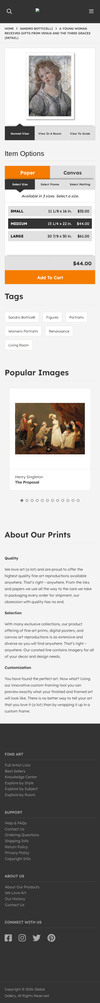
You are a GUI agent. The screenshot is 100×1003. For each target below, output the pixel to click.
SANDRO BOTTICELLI (36, 28)
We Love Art (15, 892)
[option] (50, 439)
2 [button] (27, 500)
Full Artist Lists (17, 765)
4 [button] (37, 500)
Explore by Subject (21, 788)
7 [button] (52, 500)
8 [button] (57, 500)
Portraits (76, 317)
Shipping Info (17, 840)
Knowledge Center (21, 777)
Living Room (18, 345)
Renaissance (59, 331)
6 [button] (47, 500)
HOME (9, 28)
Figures (52, 317)
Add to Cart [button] (50, 277)
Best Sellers (15, 771)
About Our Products (22, 887)
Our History (15, 898)
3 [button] (32, 500)
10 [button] (68, 500)
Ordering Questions (22, 834)
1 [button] (21, 500)
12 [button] (78, 500)
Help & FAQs (16, 823)
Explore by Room (20, 794)
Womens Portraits (23, 331)
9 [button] (62, 500)
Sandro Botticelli (21, 317)
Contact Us (14, 829)
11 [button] (73, 500)
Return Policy (16, 847)
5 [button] (42, 500)
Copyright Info (18, 858)
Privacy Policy (17, 852)
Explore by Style (19, 783)
